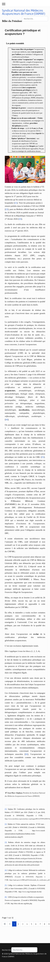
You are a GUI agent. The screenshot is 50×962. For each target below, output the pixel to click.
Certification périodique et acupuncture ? (22, 32)
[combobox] (35, 18)
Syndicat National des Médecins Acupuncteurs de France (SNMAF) (23, 12)
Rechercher (6, 950)
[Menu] (3, 4)
